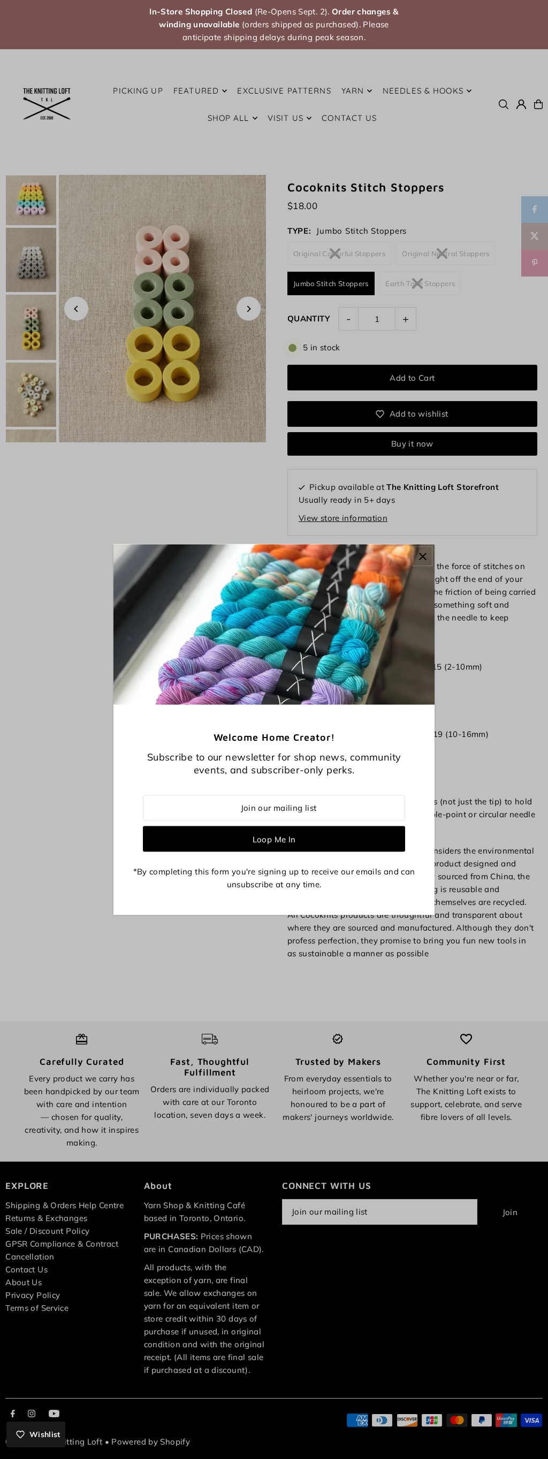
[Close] (422, 556)
